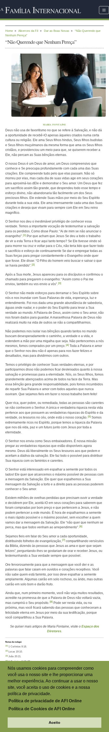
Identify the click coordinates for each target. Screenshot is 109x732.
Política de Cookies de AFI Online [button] (41, 709)
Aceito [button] (54, 722)
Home (9, 30)
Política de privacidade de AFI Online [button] (45, 701)
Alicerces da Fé (28, 30)
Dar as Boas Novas (56, 30)
